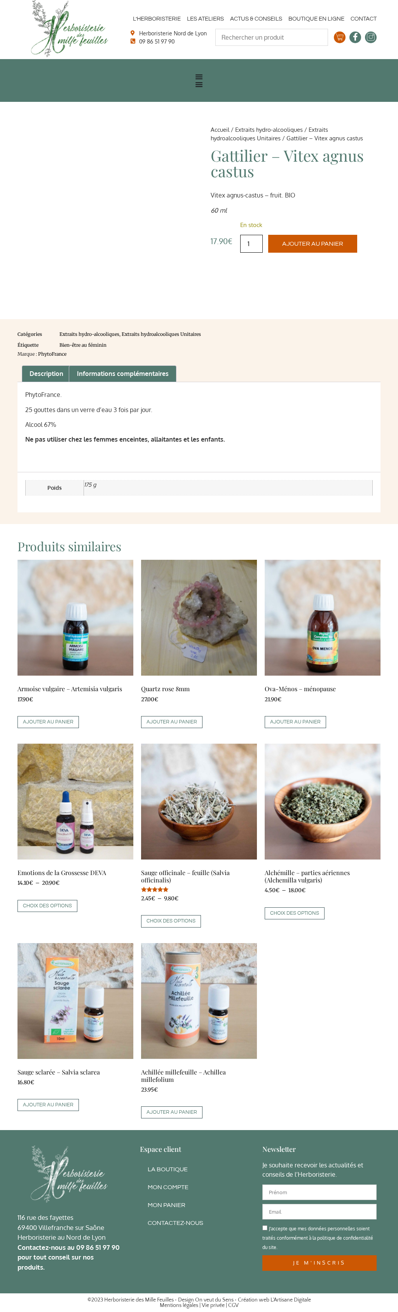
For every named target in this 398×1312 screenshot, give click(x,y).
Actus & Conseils (256, 19)
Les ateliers (205, 19)
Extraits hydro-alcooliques (269, 129)
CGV (233, 1305)
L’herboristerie (157, 19)
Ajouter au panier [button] (48, 722)
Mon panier (166, 1205)
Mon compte (168, 1187)
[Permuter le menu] (199, 76)
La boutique (168, 1169)
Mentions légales (179, 1305)
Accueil (220, 129)
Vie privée (213, 1305)
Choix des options (47, 905)
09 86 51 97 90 (98, 1247)
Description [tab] (46, 373)
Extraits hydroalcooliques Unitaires (161, 334)
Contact (364, 19)
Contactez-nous (175, 1223)
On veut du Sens (214, 1300)
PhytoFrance (52, 354)
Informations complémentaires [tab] (123, 373)
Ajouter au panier (312, 244)
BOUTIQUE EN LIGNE (316, 19)
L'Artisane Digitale (291, 1300)
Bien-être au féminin (82, 345)
